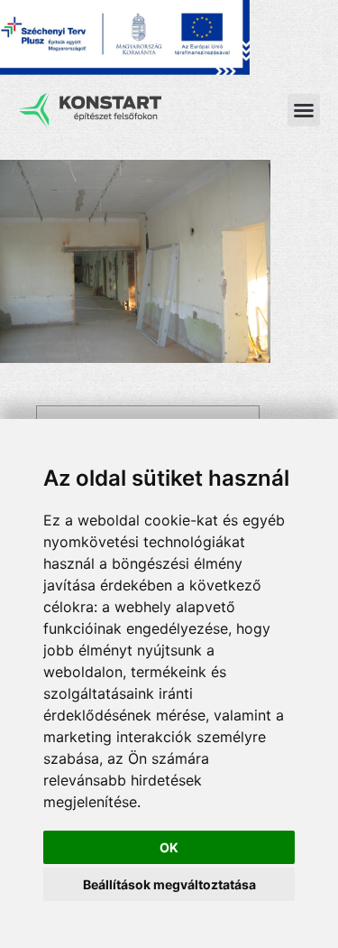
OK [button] (169, 847)
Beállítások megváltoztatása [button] (169, 884)
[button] (304, 110)
